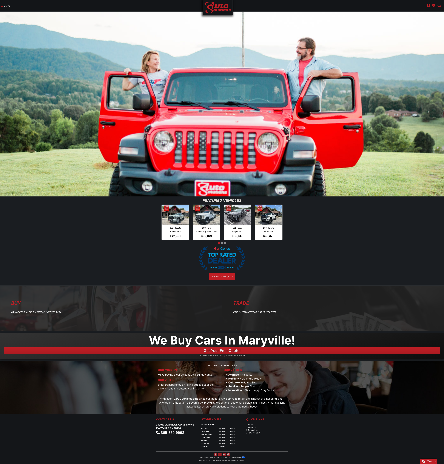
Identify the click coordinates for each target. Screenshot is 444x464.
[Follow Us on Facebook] (215, 454)
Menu (6, 6)
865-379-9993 (172, 432)
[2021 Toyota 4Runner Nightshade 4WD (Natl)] (175, 215)
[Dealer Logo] (218, 7)
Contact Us (253, 430)
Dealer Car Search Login (206, 457)
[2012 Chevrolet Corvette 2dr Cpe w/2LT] (206, 215)
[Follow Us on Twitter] (220, 454)
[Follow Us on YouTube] (224, 454)
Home (250, 424)
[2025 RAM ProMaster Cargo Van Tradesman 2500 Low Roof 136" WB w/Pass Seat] (268, 213)
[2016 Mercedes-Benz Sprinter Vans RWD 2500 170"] (237, 213)
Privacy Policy (254, 433)
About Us (252, 427)
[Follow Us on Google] (228, 454)
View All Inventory (221, 277)
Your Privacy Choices (235, 457)
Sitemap (225, 457)
